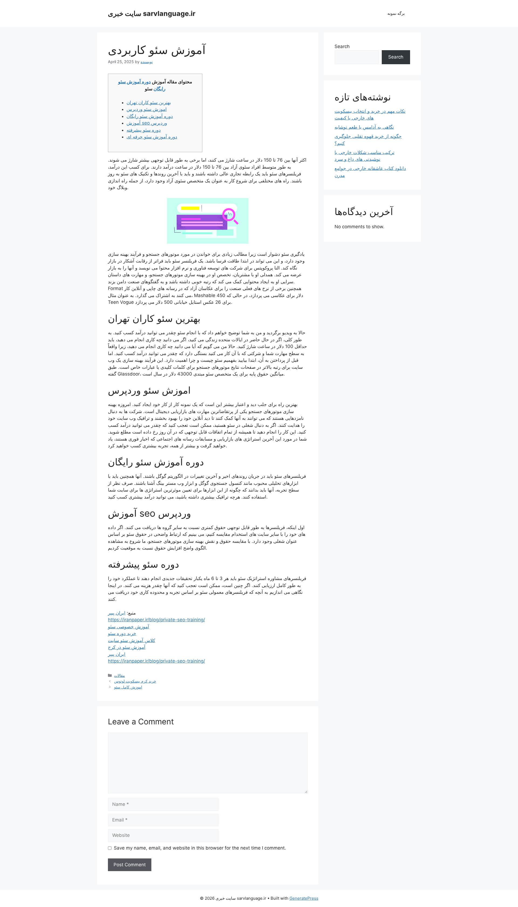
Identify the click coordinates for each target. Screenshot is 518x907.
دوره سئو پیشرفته (144, 130)
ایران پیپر (116, 613)
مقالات (119, 675)
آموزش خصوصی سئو (128, 626)
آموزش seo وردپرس (147, 123)
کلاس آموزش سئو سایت (131, 640)
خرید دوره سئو (122, 633)
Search (342, 46)
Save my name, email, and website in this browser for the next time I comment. (200, 848)
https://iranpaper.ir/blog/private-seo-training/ (156, 619)
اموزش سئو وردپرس (147, 109)
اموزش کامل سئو (128, 687)
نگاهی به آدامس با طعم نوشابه (364, 127)
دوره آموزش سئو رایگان (150, 116)
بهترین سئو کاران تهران (149, 102)
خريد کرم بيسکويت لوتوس (135, 681)
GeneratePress (303, 898)
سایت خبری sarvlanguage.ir (151, 13)
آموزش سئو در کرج (126, 647)
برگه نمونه (396, 13)
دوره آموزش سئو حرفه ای (152, 136)
